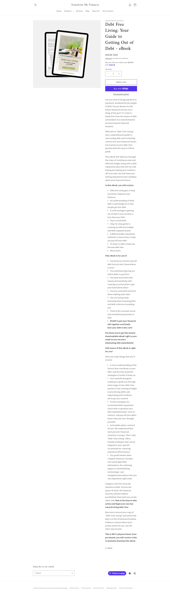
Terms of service (98, 588)
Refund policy (74, 588)
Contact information (126, 588)
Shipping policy (111, 588)
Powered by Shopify (61, 588)
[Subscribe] (71, 573)
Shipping (108, 58)
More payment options (121, 94)
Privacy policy (86, 588)
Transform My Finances (46, 588)
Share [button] (110, 548)
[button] (35, 4)
